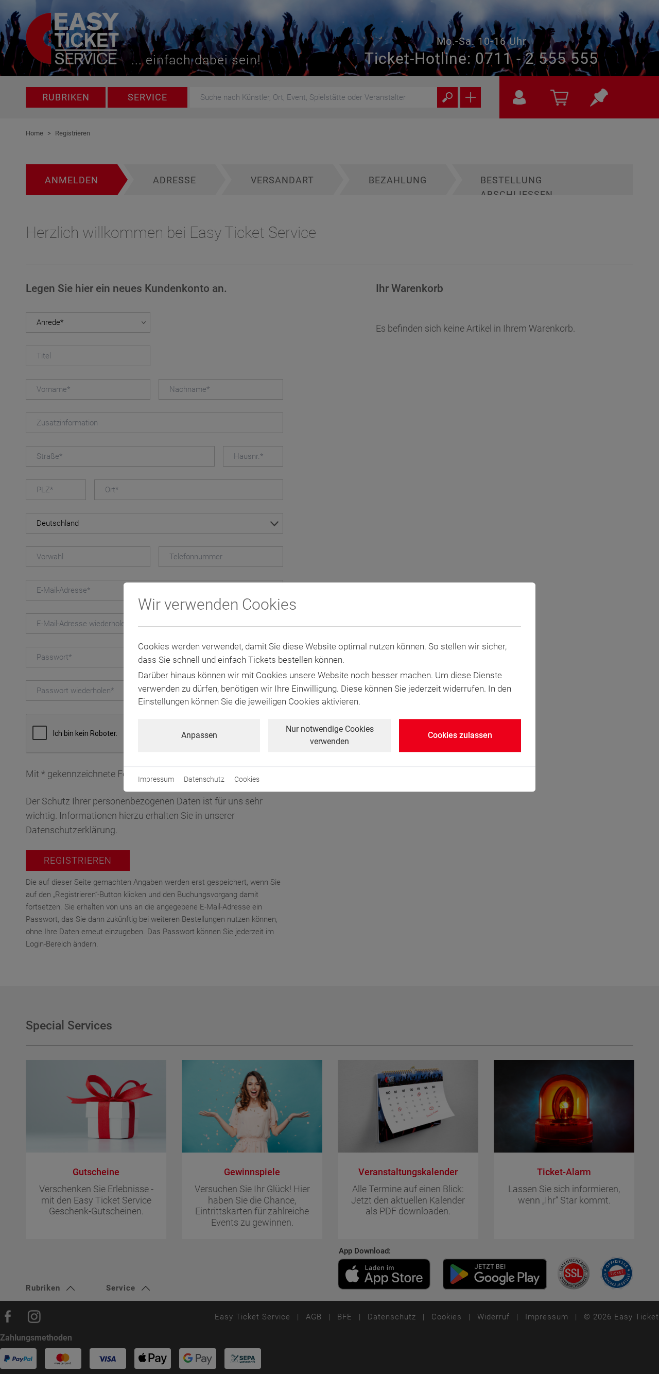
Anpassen (199, 735)
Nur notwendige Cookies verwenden (330, 735)
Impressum (156, 779)
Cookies (246, 779)
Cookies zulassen (460, 735)
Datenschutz (204, 779)
